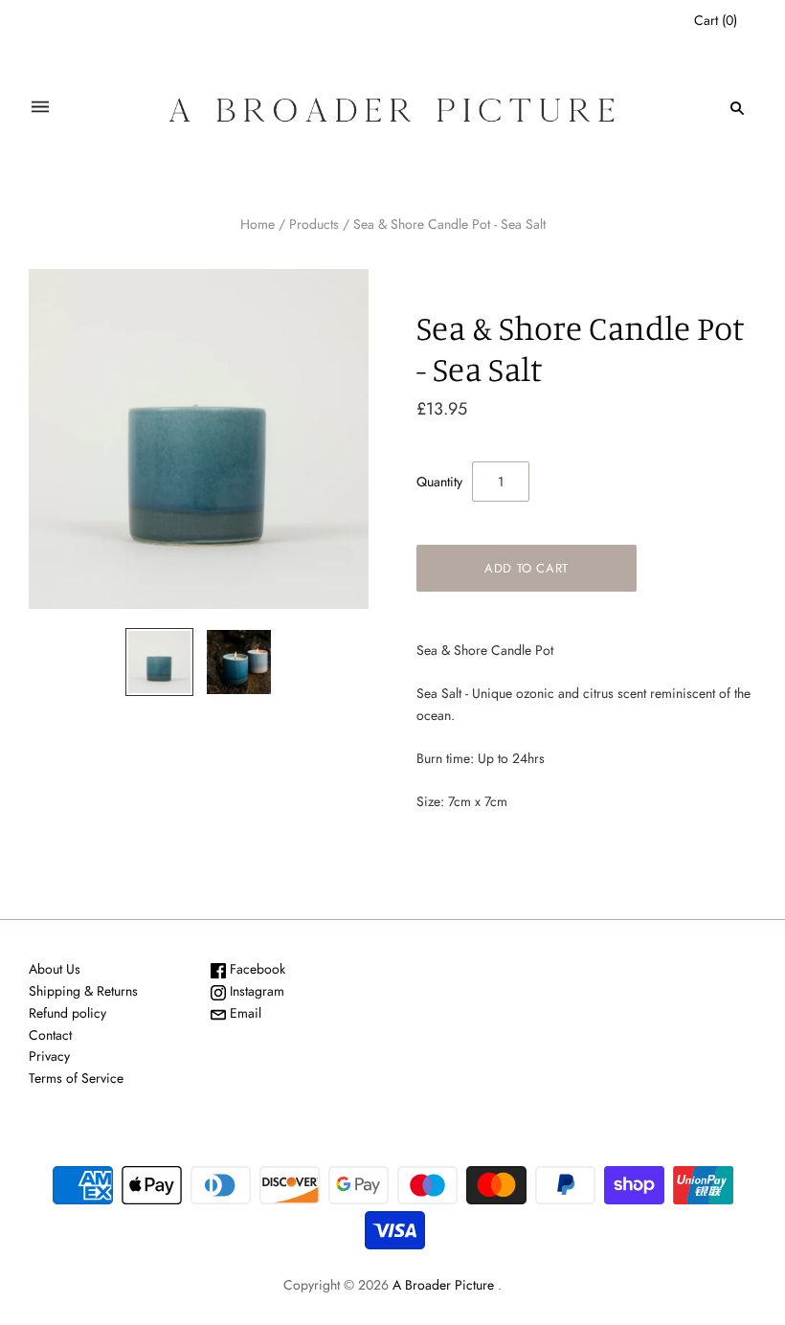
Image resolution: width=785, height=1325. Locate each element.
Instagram (255, 990)
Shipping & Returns (83, 990)
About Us (54, 968)
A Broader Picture (443, 1284)
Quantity (439, 481)
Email (243, 1012)
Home (257, 224)
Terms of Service (76, 1078)
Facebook (255, 968)
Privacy (49, 1056)
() (715, 20)
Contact (50, 1034)
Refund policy (67, 1012)
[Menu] (40, 108)
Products (314, 224)
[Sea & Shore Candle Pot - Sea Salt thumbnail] (159, 662)
